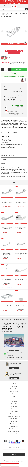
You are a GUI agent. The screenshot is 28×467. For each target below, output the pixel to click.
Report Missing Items (13, 428)
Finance (14, 398)
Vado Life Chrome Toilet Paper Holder (21, 280)
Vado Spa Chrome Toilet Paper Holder (21, 254)
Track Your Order (13, 421)
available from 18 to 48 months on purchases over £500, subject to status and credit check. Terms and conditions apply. (14, 64)
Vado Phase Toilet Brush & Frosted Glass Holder (21, 306)
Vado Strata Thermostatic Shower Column (7, 280)
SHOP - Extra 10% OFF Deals (9, 465)
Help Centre (14, 386)
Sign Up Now (14, 378)
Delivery (14, 396)
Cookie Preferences (14, 413)
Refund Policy (14, 406)
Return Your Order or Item (13, 431)
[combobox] (14, 9)
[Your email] (14, 451)
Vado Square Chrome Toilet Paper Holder (7, 306)
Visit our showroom (14, 391)
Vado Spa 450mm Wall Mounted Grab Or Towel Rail (21, 201)
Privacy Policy (14, 408)
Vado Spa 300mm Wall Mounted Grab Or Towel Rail (7, 201)
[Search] (26, 9)
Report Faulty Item (14, 426)
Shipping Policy (14, 403)
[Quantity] (5, 69)
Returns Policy (14, 401)
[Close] (17, 465)
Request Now (14, 368)
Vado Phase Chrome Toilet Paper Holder (7, 228)
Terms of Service (14, 411)
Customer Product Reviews (14, 416)
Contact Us (14, 393)
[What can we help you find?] (14, 9)
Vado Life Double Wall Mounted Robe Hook (21, 228)
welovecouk (15, 459)
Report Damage (13, 423)
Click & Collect (14, 433)
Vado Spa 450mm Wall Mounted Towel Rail (7, 254)
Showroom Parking (14, 388)
